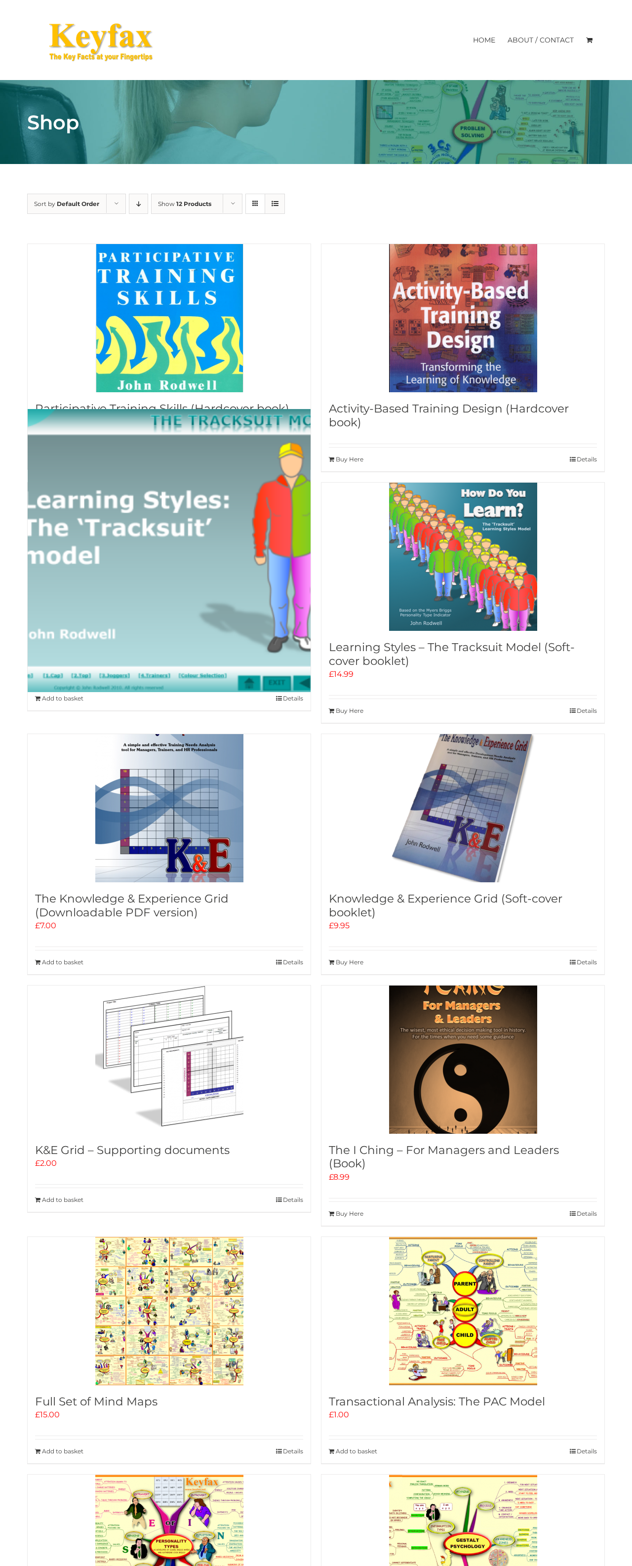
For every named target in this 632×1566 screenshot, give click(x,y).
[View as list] (274, 203)
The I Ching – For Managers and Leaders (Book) (444, 1157)
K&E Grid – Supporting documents (132, 1150)
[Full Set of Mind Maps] (169, 1311)
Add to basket (62, 698)
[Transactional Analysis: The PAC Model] (462, 1311)
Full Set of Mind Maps (96, 1401)
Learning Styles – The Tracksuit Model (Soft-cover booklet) (452, 654)
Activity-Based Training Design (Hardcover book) (449, 415)
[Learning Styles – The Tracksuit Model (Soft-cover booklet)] (462, 557)
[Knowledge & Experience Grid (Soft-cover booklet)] (462, 808)
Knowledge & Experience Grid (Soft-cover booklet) (445, 905)
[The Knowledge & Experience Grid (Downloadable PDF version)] (169, 808)
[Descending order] (138, 204)
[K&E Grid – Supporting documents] (169, 1060)
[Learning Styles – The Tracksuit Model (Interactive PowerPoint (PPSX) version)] (169, 551)
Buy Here (349, 459)
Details (587, 459)
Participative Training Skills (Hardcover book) (162, 408)
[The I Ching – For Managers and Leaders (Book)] (462, 1060)
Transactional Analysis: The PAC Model (437, 1401)
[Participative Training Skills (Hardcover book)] (169, 318)
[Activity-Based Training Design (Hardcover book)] (462, 318)
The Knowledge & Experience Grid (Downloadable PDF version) (132, 905)
